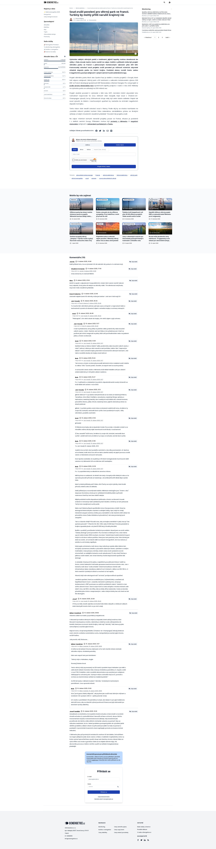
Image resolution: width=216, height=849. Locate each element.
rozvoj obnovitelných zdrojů (107, 178)
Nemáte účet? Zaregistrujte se (103, 799)
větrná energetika (77, 178)
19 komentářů (92, 20)
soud (87, 178)
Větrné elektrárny (80, 8)
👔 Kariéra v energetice (51, 49)
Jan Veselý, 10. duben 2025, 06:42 (91, 316)
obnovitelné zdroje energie (84, 175)
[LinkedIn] (145, 840)
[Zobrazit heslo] (118, 787)
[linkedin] (104, 131)
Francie (98, 175)
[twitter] (100, 131)
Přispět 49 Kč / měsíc (103, 166)
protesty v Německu (119, 121)
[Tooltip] (64, 56)
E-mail (89, 776)
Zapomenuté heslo (104, 796)
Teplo (45, 32)
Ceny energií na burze (50, 17)
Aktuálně (46, 25)
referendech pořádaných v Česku (100, 124)
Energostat (47, 14)
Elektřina (46, 27)
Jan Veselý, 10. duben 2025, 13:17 (93, 343)
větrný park (133, 175)
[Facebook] (139, 840)
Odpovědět (134, 261)
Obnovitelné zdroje (50, 34)
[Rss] (149, 840)
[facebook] (96, 131)
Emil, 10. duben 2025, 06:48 (90, 326)
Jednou (87, 145)
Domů (71, 8)
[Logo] (51, 2)
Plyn (45, 29)
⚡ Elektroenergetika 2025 (52, 12)
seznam (93, 178)
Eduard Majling (79, 18)
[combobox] (157, 9)
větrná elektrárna (108, 175)
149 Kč (89, 149)
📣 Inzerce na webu (50, 52)
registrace (95, 760)
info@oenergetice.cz (71, 838)
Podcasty (47, 36)
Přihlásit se (103, 792)
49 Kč (74, 149)
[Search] (164, 2)
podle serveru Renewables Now (82, 86)
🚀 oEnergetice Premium (51, 45)
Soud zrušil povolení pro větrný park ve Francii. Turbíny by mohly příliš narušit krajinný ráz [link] (110, 8)
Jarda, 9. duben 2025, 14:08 (87, 271)
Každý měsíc (120, 145)
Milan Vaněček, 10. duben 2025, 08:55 (90, 646)
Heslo (89, 784)
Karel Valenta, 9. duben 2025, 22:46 (90, 303)
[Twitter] (142, 840)
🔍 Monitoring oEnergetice (52, 47)
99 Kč (81, 149)
